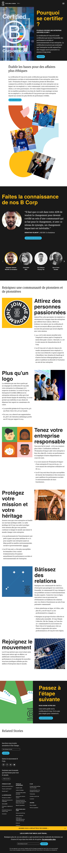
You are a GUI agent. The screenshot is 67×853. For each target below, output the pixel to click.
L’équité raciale (19, 787)
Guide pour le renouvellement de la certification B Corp (20, 819)
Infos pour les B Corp (20, 810)
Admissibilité (4, 803)
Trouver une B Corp (6, 788)
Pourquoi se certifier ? (6, 797)
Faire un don (6, 778)
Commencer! (41, 56)
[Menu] (63, 3)
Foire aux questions (34, 807)
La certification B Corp (46, 718)
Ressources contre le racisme (20, 797)
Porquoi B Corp (6, 784)
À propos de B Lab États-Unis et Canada (35, 787)
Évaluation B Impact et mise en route (7, 810)
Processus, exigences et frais (7, 807)
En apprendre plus (49, 839)
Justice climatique (20, 790)
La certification (6, 795)
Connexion (4, 813)
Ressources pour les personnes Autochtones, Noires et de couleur (21, 801)
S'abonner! (6, 753)
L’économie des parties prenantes (21, 793)
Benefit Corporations (20, 805)
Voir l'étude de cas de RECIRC (33, 238)
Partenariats (32, 794)
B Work (17, 825)
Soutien (32, 802)
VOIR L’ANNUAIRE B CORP (15, 100)
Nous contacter (33, 805)
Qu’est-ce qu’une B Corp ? (7, 786)
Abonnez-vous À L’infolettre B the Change (33, 828)
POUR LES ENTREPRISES (19, 784)
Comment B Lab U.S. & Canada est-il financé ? (35, 790)
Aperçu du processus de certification (7, 800)
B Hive (17, 823)
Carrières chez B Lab (34, 796)
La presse (32, 798)
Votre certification (19, 815)
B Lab (31, 784)
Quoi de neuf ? (5, 791)
